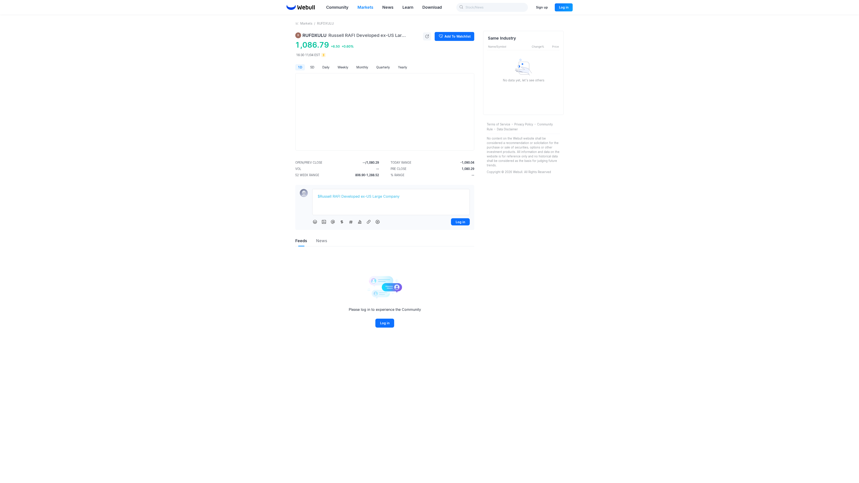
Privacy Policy (523, 124)
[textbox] (391, 196)
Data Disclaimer (507, 129)
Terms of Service (498, 124)
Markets (306, 23)
